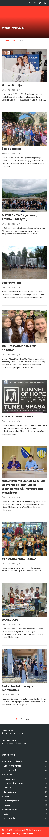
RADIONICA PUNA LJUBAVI (19, 559)
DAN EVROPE (10, 620)
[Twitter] (40, 3)
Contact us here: (9, 740)
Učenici (8, 278)
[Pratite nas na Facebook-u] (30, 3)
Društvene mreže (12, 765)
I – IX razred (10, 770)
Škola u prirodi (11, 149)
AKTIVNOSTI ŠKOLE (13, 80)
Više (6, 814)
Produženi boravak (13, 783)
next (28, 719)
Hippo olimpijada (13, 85)
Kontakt (8, 774)
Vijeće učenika (11, 809)
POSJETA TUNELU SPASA (18, 416)
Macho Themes (27, 833)
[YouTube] (44, 3)
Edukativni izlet (12, 283)
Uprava (7, 805)
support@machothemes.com (14, 743)
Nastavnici (9, 779)
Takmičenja (10, 792)
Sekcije (7, 787)
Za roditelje (9, 818)
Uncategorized (12, 144)
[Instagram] (35, 3)
